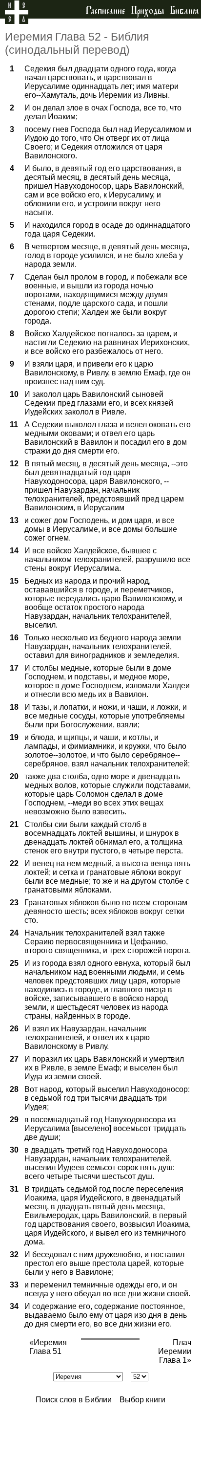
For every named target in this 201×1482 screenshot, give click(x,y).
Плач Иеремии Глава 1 (174, 1351)
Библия (184, 11)
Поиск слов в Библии (74, 1399)
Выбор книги (142, 1399)
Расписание (105, 11)
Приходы (147, 11)
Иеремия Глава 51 (48, 1346)
